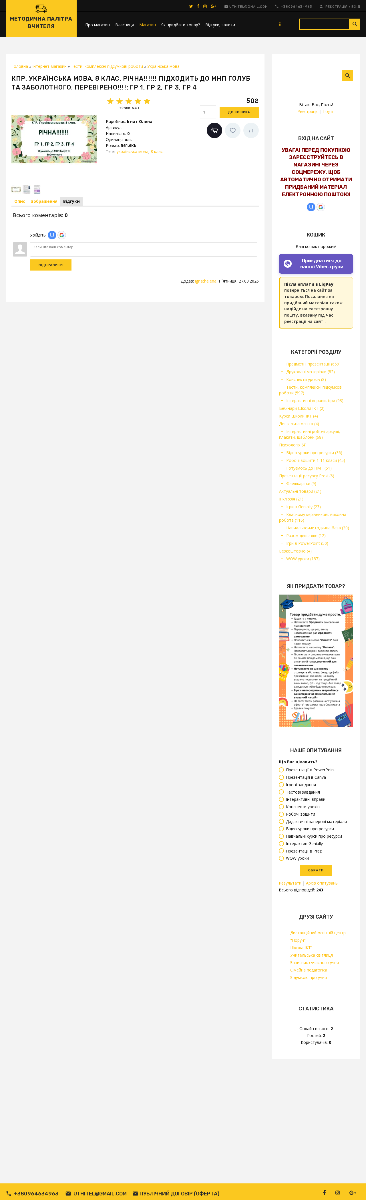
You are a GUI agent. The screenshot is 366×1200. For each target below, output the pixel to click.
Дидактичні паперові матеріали (316, 821)
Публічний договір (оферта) (179, 1194)
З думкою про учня (308, 977)
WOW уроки (303, 558)
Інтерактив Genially (304, 843)
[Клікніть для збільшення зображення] (54, 139)
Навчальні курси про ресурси (314, 836)
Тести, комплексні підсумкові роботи (311, 390)
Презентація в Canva (306, 777)
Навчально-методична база (317, 528)
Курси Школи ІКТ (298, 416)
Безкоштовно (295, 551)
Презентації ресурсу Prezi (306, 475)
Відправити (51, 265)
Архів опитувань (322, 883)
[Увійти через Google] (321, 207)
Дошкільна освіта (299, 423)
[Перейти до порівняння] (251, 130)
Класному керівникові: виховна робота (312, 517)
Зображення (44, 201)
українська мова (132, 151)
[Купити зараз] (214, 130)
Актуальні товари (300, 491)
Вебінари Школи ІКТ (302, 408)
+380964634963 (296, 7)
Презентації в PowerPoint (310, 770)
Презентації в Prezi (304, 851)
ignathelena (205, 281)
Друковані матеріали (310, 371)
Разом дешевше (306, 535)
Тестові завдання (303, 792)
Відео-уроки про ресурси (310, 829)
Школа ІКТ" (301, 947)
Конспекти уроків (306, 379)
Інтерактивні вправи (305, 799)
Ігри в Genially (303, 506)
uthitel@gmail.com (248, 7)
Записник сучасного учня (314, 962)
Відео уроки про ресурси (314, 452)
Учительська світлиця (311, 955)
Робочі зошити (300, 814)
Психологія (293, 445)
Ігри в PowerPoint (307, 543)
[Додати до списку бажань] (232, 130)
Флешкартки (301, 483)
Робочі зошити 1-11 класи (315, 460)
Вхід (355, 7)
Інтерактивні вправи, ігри (314, 400)
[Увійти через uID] (311, 207)
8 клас (157, 151)
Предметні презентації (313, 364)
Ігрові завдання (301, 784)
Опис (19, 201)
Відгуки (71, 201)
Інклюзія (291, 499)
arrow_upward (353, 1187)
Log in (329, 111)
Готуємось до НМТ (309, 468)
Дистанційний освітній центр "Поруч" (318, 936)
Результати (290, 883)
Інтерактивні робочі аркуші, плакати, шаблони (309, 434)
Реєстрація (336, 7)
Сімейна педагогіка (308, 970)
